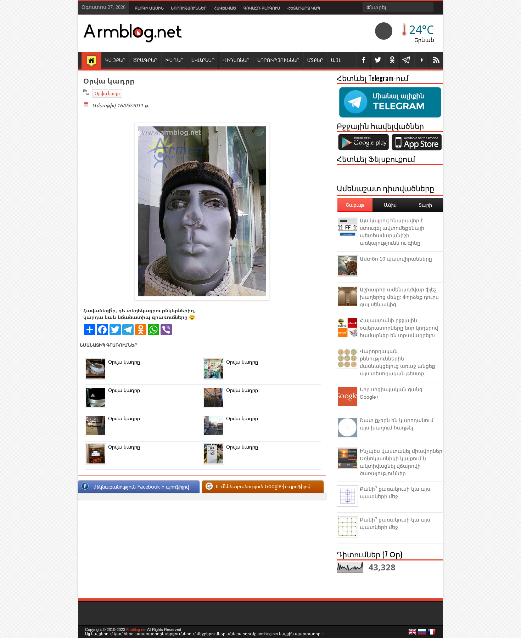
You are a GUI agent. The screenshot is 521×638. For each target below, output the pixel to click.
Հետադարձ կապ (303, 8)
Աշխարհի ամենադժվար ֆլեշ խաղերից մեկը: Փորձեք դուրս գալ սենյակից (399, 297)
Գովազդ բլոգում (261, 8)
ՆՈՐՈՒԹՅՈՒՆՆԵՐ (278, 60)
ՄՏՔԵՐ (315, 60)
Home (91, 61)
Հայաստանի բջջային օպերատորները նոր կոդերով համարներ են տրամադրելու (399, 328)
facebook (363, 60)
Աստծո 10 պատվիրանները (396, 259)
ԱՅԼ (336, 60)
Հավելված (225, 8)
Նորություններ (189, 8)
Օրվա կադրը (124, 361)
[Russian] (422, 634)
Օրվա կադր (107, 93)
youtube (421, 60)
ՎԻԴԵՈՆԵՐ (236, 60)
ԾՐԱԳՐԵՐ (145, 60)
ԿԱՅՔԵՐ (115, 60)
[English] (412, 634)
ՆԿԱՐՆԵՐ (203, 60)
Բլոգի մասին (149, 8)
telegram (407, 60)
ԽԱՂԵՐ (174, 60)
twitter (378, 60)
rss (436, 60)
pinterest (392, 60)
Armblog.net (136, 629)
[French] (431, 634)
